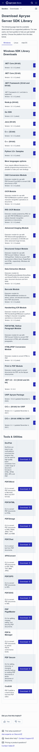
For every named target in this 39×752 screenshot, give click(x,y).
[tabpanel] (19, 373)
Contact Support (25, 738)
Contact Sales (7, 746)
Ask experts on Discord (11, 734)
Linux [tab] (16, 43)
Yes (8, 722)
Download (24, 459)
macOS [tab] (24, 43)
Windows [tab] (7, 43)
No (19, 722)
